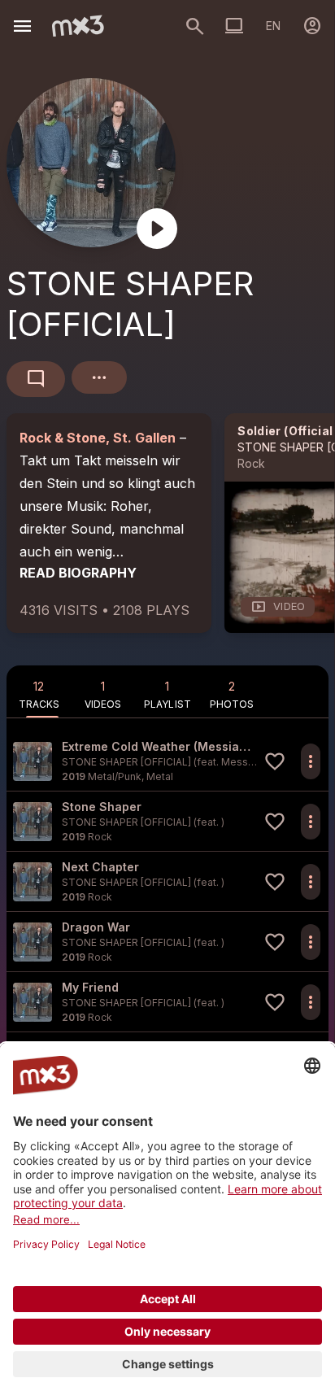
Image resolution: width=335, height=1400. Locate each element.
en (273, 26)
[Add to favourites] (275, 761)
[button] (167, 761)
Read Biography (78, 573)
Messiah (241, 762)
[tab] (39, 691)
